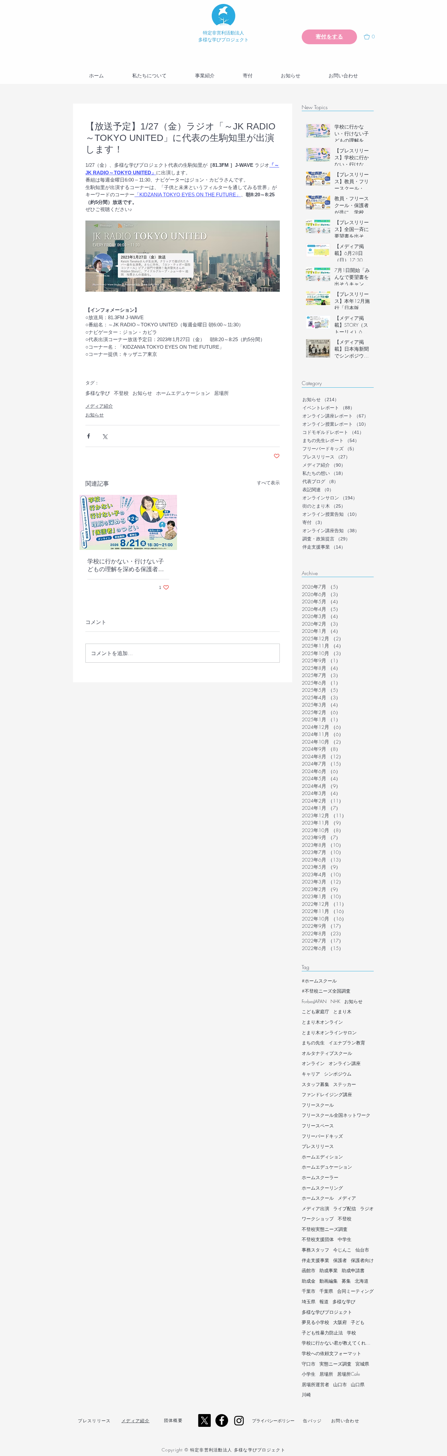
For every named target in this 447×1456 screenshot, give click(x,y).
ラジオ (367, 1208)
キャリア (311, 1074)
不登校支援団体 (318, 1239)
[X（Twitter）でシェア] (104, 436)
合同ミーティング (355, 1291)
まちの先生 (313, 1042)
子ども (358, 1322)
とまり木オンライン (322, 1022)
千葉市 (308, 1291)
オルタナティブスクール (327, 1053)
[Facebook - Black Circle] (221, 1420)
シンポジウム (337, 1074)
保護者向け (362, 1260)
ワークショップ (318, 1218)
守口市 (308, 1364)
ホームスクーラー (320, 1177)
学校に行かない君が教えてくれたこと (338, 1343)
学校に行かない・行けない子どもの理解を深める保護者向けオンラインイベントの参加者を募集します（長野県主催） (125, 565)
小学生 (308, 1374)
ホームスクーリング (322, 1188)
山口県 (358, 1384)
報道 (324, 1301)
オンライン (313, 1063)
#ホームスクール (319, 981)
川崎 (306, 1394)
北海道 (361, 1281)
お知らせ (142, 393)
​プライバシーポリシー (273, 1421)
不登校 (121, 393)
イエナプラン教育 (347, 1042)
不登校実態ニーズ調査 (325, 1229)
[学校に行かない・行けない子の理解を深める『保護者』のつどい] (128, 522)
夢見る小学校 (315, 1322)
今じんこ (342, 1250)
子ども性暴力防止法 (322, 1333)
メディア (347, 1198)
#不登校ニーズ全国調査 (326, 991)
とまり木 (342, 1011)
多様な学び (97, 393)
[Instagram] (239, 1420)
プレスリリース (318, 1146)
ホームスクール (318, 1198)
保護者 (340, 1260)
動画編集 (328, 1281)
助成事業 (328, 1270)
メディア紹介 (99, 406)
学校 (351, 1333)
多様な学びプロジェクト (327, 1312)
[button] (372, 36)
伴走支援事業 (315, 1260)
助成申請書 (353, 1270)
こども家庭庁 (315, 1011)
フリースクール (318, 1105)
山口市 (340, 1384)
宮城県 (362, 1364)
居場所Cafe (348, 1374)
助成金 (308, 1281)
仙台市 (362, 1250)
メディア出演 (315, 1208)
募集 (346, 1281)
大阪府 (340, 1322)
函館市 (308, 1270)
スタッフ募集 (315, 1084)
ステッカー (344, 1084)
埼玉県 (308, 1301)
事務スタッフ (315, 1250)
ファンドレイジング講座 (327, 1094)
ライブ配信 (344, 1208)
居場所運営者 (315, 1384)
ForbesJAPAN (314, 1001)
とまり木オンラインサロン (329, 1032)
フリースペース (318, 1125)
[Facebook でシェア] (88, 436)
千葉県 (326, 1291)
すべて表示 (268, 482)
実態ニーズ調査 (335, 1364)
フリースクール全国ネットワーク (336, 1115)
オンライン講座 (345, 1063)
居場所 (221, 393)
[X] (204, 1420)
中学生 (344, 1239)
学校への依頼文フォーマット (331, 1353)
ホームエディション (322, 1157)
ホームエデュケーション (183, 393)
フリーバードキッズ (322, 1136)
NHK (335, 1001)
